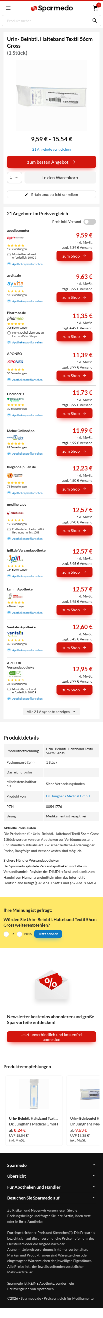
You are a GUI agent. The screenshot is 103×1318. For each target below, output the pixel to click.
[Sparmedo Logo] (52, 8)
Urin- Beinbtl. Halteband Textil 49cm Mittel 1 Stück (34, 1118)
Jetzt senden (48, 934)
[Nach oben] (95, 1306)
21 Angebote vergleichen (51, 149)
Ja (12, 934)
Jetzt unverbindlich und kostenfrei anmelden (51, 1037)
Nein (28, 934)
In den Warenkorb (60, 177)
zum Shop (71, 256)
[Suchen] (93, 21)
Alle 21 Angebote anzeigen (48, 711)
